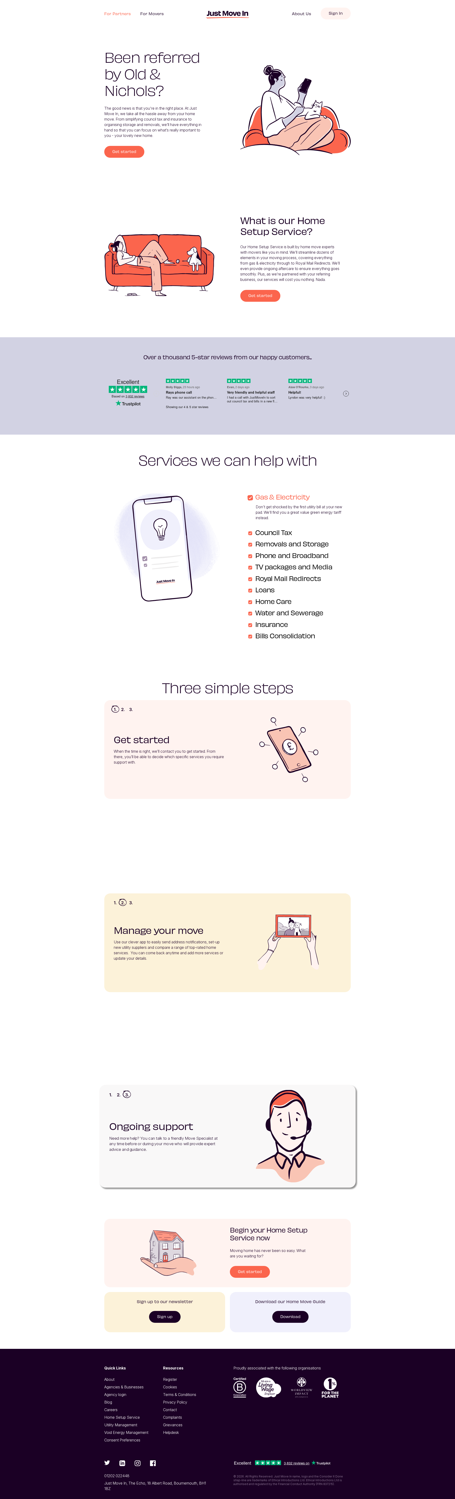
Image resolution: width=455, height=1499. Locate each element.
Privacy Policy (175, 1402)
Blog (108, 1402)
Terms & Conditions (179, 1394)
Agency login (115, 1394)
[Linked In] (122, 1463)
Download (290, 1316)
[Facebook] (153, 1463)
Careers (111, 1409)
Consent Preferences (122, 1440)
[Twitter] (107, 1462)
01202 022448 (116, 1475)
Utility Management (120, 1424)
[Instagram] (138, 1463)
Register (170, 1379)
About (109, 1379)
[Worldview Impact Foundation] (301, 1387)
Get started (124, 151)
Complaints (172, 1417)
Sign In (336, 13)
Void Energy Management (126, 1432)
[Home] (227, 14)
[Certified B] (239, 1387)
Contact (170, 1409)
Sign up (165, 1316)
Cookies (170, 1387)
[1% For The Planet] (330, 1387)
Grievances (172, 1424)
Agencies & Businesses (124, 1387)
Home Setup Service (122, 1417)
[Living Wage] (268, 1387)
